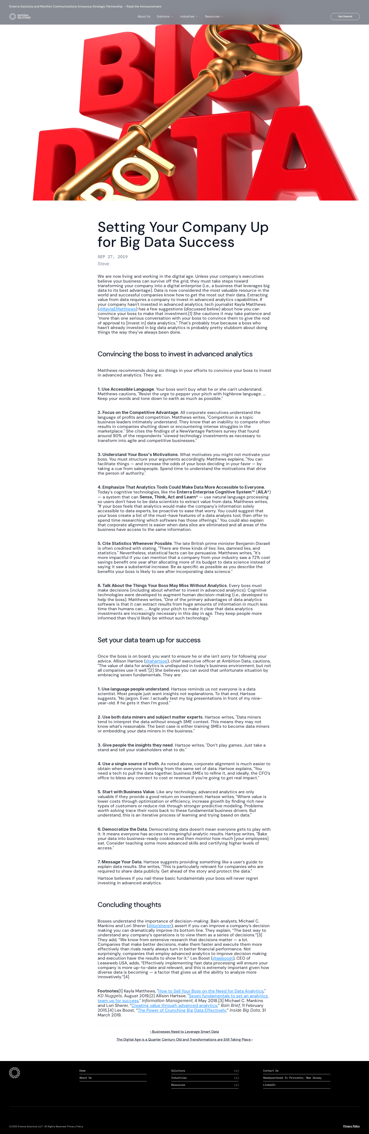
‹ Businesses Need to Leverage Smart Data (184, 1031)
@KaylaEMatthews (117, 309)
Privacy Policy (351, 1126)
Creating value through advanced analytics (174, 1005)
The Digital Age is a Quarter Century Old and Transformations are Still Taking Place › (184, 1039)
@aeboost (222, 958)
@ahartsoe (156, 661)
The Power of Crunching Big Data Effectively (182, 1010)
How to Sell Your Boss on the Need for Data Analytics (210, 991)
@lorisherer (159, 925)
